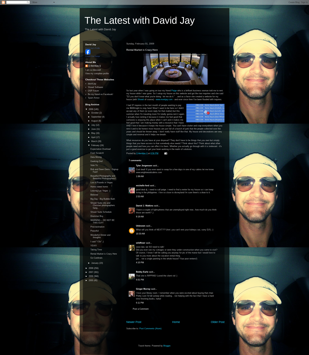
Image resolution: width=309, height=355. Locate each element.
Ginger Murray (143, 289)
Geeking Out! (96, 161)
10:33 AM (140, 233)
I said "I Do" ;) (97, 241)
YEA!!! (93, 245)
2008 (91, 268)
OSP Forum (93, 91)
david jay (92, 83)
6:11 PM (140, 303)
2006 (91, 276)
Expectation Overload (100, 149)
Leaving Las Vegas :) (100, 190)
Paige (174, 90)
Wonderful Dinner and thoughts (100, 236)
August (94, 121)
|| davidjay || (95, 66)
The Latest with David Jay (139, 20)
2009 (91, 109)
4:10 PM (140, 262)
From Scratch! (97, 153)
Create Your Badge (92, 56)
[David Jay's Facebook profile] (87, 53)
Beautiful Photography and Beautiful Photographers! (103, 177)
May (93, 133)
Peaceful (94, 231)
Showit (141, 99)
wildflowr (140, 243)
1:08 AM (140, 176)
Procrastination (97, 227)
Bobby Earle (142, 272)
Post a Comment (141, 309)
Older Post (218, 322)
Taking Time (96, 249)
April (93, 137)
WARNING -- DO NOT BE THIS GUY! (102, 221)
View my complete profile (97, 73)
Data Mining (96, 157)
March (94, 141)
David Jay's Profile (92, 48)
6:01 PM (140, 280)
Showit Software (95, 87)
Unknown (140, 226)
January (95, 263)
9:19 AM (140, 216)
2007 (91, 272)
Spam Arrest (93, 98)
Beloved (94, 195)
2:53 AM (140, 196)
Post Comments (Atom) (150, 328)
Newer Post (133, 322)
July (93, 125)
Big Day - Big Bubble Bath (102, 199)
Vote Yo (94, 165)
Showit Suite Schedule (101, 212)
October (95, 113)
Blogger (166, 346)
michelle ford (142, 185)
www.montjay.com (164, 99)
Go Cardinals (96, 258)
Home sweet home (99, 186)
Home (176, 322)
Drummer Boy (96, 216)
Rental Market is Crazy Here (103, 254)
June (93, 129)
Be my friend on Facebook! (100, 94)
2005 (91, 280)
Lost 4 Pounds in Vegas (101, 182)
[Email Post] (165, 153)
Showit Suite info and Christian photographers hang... (102, 205)
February (95, 145)
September (96, 117)
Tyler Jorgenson (144, 165)
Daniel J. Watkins (144, 205)
